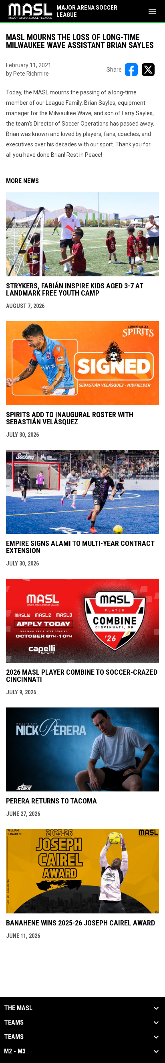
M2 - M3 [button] (15, 1051)
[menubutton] (152, 11)
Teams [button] (14, 1022)
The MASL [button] (18, 1008)
